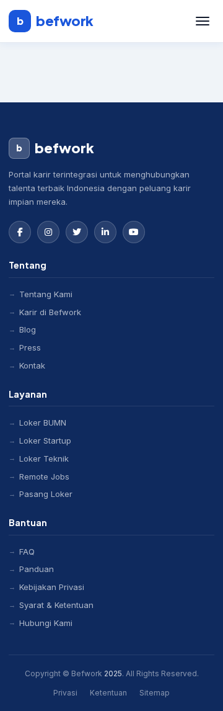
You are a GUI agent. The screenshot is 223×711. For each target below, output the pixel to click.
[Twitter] (77, 232)
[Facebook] (20, 232)
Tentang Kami (45, 294)
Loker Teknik (44, 458)
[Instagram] (48, 232)
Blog (27, 329)
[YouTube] (134, 232)
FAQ (27, 552)
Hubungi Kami (45, 623)
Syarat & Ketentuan (56, 605)
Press (30, 347)
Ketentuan (108, 692)
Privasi (65, 692)
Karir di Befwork (50, 312)
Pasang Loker (45, 494)
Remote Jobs (44, 476)
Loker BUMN (42, 422)
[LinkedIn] (105, 232)
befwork (55, 20)
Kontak (32, 365)
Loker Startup (45, 440)
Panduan (36, 569)
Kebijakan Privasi (51, 587)
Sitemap (154, 692)
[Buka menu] (202, 21)
